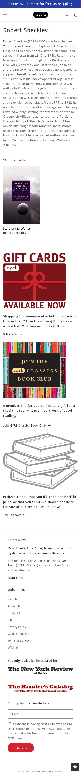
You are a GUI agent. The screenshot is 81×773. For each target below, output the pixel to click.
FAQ (11, 620)
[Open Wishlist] (75, 767)
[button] (5, 14)
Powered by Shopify (54, 771)
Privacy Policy (17, 627)
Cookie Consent (18, 633)
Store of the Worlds (17, 228)
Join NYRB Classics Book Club (24, 425)
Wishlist (13, 647)
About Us (14, 606)
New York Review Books (36, 771)
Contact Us (15, 613)
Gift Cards (10, 334)
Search (12, 599)
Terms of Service (19, 640)
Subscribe (21, 748)
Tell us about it (13, 515)
